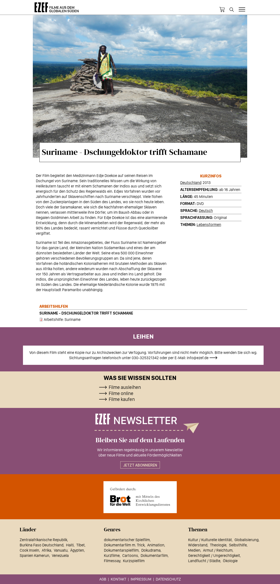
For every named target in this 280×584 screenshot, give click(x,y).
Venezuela (60, 555)
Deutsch (206, 210)
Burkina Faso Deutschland (41, 545)
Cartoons (130, 555)
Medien (194, 550)
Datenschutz (168, 579)
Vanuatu (61, 550)
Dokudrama (151, 550)
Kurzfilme (112, 555)
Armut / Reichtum (218, 550)
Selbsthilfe (238, 545)
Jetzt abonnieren (140, 465)
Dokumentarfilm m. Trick (124, 545)
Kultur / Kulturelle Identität (210, 539)
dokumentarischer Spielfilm (127, 539)
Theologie (218, 545)
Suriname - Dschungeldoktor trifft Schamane (86, 313)
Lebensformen (209, 224)
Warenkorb (222, 9)
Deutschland (190, 182)
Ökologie (230, 560)
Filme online (121, 393)
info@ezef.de (197, 357)
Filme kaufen (122, 399)
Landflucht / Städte (204, 560)
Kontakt (118, 579)
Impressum (141, 579)
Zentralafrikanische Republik (43, 539)
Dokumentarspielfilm (121, 550)
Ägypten (77, 550)
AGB (102, 579)
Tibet (80, 545)
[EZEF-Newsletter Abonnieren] (140, 423)
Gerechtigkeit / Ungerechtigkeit (214, 555)
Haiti (70, 545)
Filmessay (112, 560)
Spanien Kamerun (34, 555)
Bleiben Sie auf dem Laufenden (140, 440)
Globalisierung (246, 539)
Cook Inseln (29, 550)
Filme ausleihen (125, 387)
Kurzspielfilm (134, 560)
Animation (155, 545)
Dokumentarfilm (154, 555)
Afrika (46, 550)
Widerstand (197, 545)
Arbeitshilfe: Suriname (62, 319)
